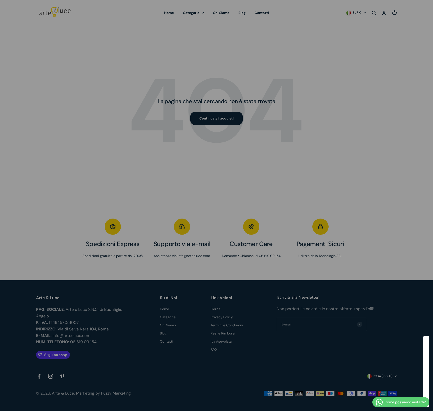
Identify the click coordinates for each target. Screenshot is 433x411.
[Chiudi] (420, 345)
